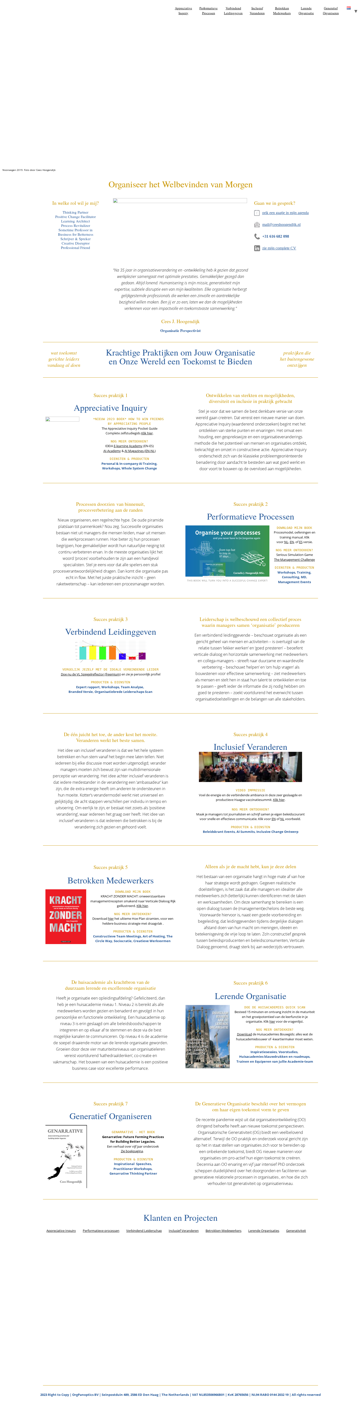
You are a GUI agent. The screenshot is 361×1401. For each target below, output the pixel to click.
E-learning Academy (128, 446)
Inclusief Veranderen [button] (184, 1230)
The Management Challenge (294, 559)
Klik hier (147, 433)
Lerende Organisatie (306, 10)
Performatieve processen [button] (101, 1230)
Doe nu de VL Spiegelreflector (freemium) (91, 674)
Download (244, 1034)
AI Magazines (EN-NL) (140, 451)
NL (286, 542)
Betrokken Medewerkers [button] (223, 1230)
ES (301, 542)
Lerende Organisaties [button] (263, 1230)
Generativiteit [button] (296, 1230)
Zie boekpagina (132, 1151)
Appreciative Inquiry (183, 10)
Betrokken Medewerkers (282, 10)
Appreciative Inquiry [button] (61, 1230)
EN (292, 542)
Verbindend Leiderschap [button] (144, 1230)
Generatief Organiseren (331, 10)
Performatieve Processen (208, 10)
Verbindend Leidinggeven (233, 10)
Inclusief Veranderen (257, 10)
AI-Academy (112, 451)
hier (111, 918)
